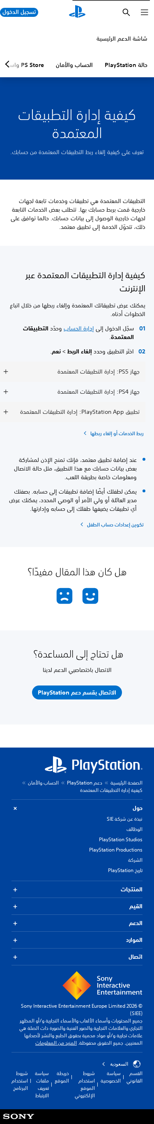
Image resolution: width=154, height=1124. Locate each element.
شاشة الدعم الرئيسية (122, 38)
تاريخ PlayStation (125, 870)
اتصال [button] (136, 956)
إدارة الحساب (79, 328)
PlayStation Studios (121, 839)
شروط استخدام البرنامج (19, 1081)
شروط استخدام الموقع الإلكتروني (85, 1084)
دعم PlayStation (84, 782)
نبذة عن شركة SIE (125, 818)
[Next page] (8, 64)
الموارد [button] (134, 940)
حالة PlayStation (126, 65)
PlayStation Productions (116, 849)
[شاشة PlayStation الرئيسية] (77, 12)
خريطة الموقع (62, 1077)
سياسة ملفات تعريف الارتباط (42, 1084)
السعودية (119, 1064)
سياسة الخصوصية (111, 1077)
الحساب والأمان (74, 65)
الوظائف (134, 829)
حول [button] (138, 808)
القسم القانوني (134, 1077)
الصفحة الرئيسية (126, 782)
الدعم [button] (136, 923)
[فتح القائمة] (145, 12)
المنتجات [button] (132, 889)
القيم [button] (136, 906)
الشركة (135, 859)
